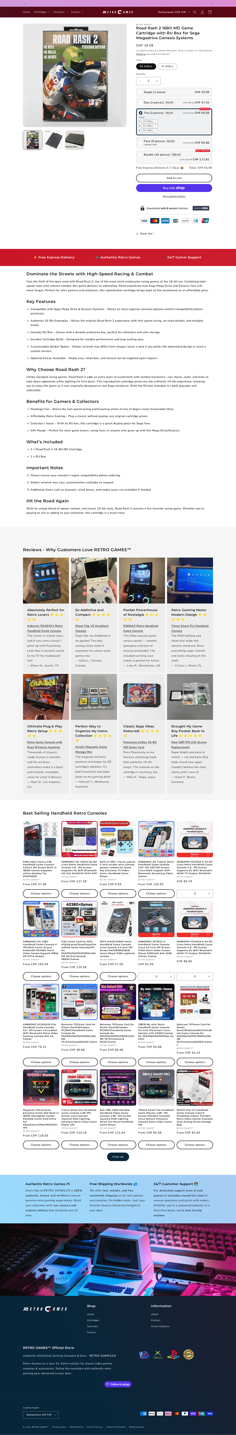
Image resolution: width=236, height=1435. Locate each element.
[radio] (174, 92)
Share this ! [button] (147, 233)
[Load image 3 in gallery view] (74, 140)
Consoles (92, 1326)
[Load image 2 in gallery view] (53, 140)
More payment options (174, 196)
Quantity (140, 74)
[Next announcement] (212, 3)
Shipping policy (137, 1427)
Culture (91, 1332)
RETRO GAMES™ (40, 1427)
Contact (155, 1320)
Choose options (41, 893)
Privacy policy (59, 1427)
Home (90, 1314)
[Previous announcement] (24, 3)
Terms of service (95, 1427)
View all (118, 1156)
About (154, 1314)
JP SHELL (168, 66)
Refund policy (76, 1427)
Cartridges (93, 1320)
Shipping (140, 54)
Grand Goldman (160, 1326)
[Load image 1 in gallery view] (32, 140)
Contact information (116, 1427)
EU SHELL (146, 66)
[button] (41, 12)
